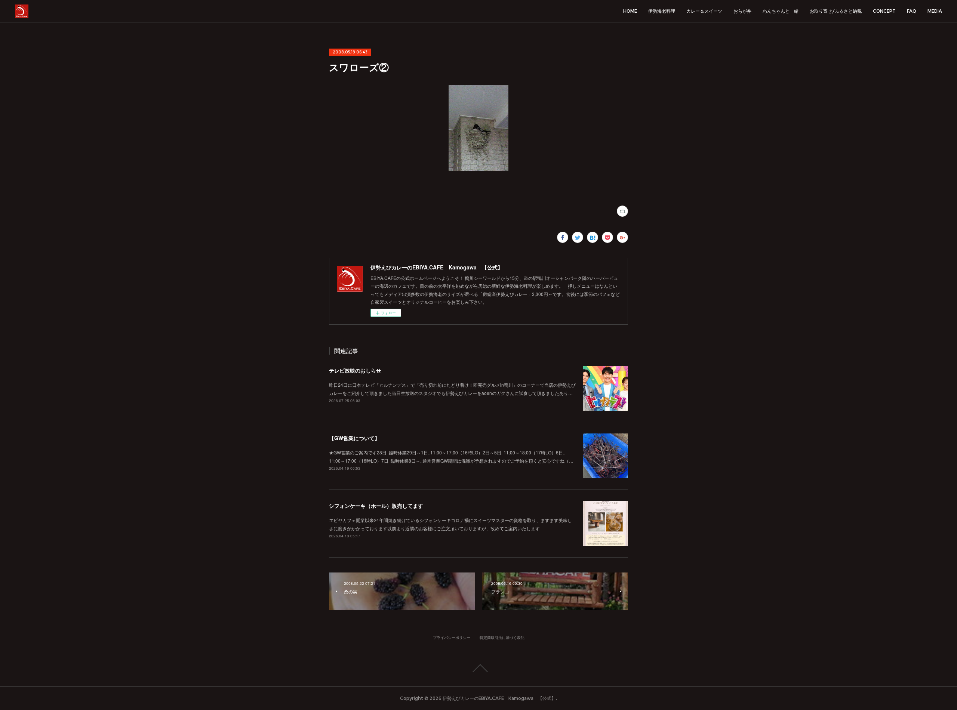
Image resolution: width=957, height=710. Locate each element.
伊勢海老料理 (661, 11)
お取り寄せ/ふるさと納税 (836, 11)
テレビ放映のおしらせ (355, 370)
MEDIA (934, 11)
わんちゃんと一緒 (780, 11)
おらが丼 (742, 11)
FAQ (911, 11)
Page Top (478, 668)
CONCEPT (884, 11)
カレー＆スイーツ (704, 11)
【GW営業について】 (354, 438)
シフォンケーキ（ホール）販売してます (376, 505)
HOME (630, 11)
